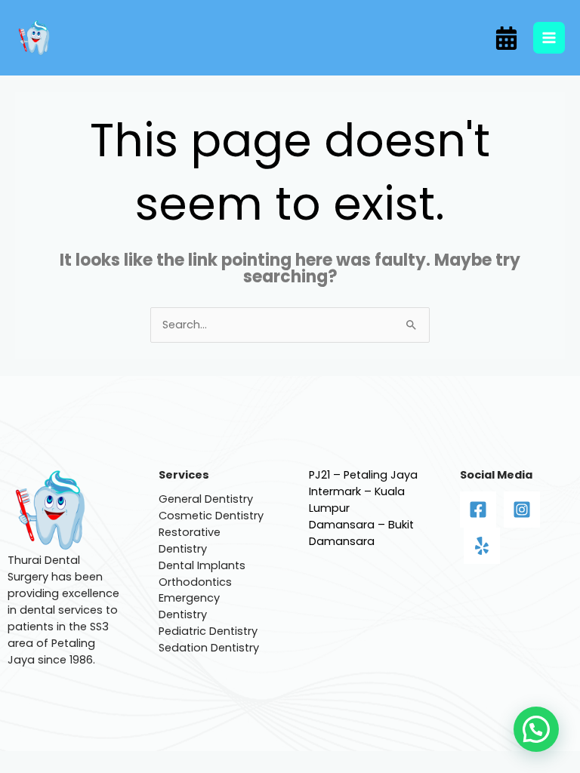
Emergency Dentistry (189, 606)
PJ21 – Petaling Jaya (363, 474)
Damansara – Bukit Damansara (361, 533)
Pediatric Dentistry (208, 631)
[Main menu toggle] (549, 38)
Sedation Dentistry (209, 647)
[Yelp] (482, 546)
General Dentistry (206, 499)
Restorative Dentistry (190, 540)
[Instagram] (522, 509)
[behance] (506, 38)
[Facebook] (478, 509)
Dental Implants (202, 565)
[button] (536, 729)
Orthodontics (195, 582)
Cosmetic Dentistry (211, 515)
